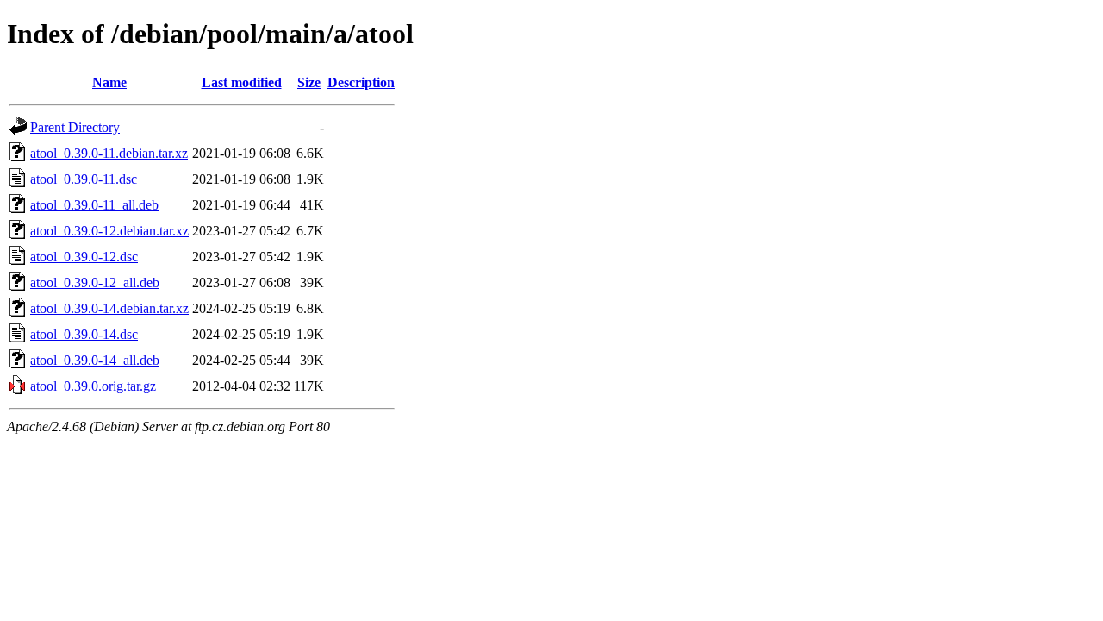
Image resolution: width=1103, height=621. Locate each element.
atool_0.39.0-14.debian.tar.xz (109, 308)
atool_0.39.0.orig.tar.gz (93, 386)
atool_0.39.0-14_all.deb (94, 360)
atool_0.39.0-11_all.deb (94, 205)
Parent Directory (75, 127)
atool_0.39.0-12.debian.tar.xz (109, 230)
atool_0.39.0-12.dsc (84, 256)
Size (309, 82)
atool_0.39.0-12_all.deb (94, 282)
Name (109, 82)
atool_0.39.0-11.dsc (83, 179)
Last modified (242, 82)
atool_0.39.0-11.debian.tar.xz (109, 153)
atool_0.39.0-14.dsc (84, 334)
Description (361, 82)
